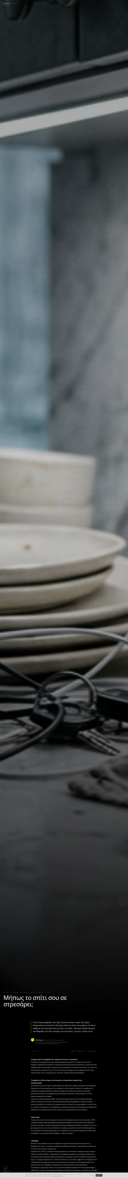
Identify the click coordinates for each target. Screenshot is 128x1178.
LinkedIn (73, 1051)
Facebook (80, 1051)
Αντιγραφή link (92, 1051)
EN (4, 1166)
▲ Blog (15, 3)
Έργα (4, 1169)
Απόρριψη (91, 1175)
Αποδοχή (99, 1175)
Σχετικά (5, 1168)
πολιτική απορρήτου (58, 1176)
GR (6, 1166)
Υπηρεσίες (6, 1171)
